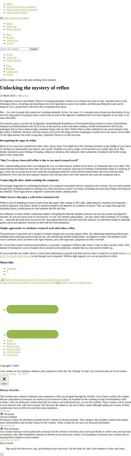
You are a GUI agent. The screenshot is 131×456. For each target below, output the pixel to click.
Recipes (10, 68)
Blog (8, 65)
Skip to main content (16, 12)
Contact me (12, 71)
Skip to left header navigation (21, 6)
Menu (9, 4)
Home (9, 54)
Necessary (9, 414)
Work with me (13, 60)
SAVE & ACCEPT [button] (10, 440)
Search (9, 74)
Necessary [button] (5, 410)
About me (11, 57)
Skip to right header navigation (21, 9)
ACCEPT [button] (23, 374)
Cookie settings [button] (8, 374)
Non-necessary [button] (7, 425)
